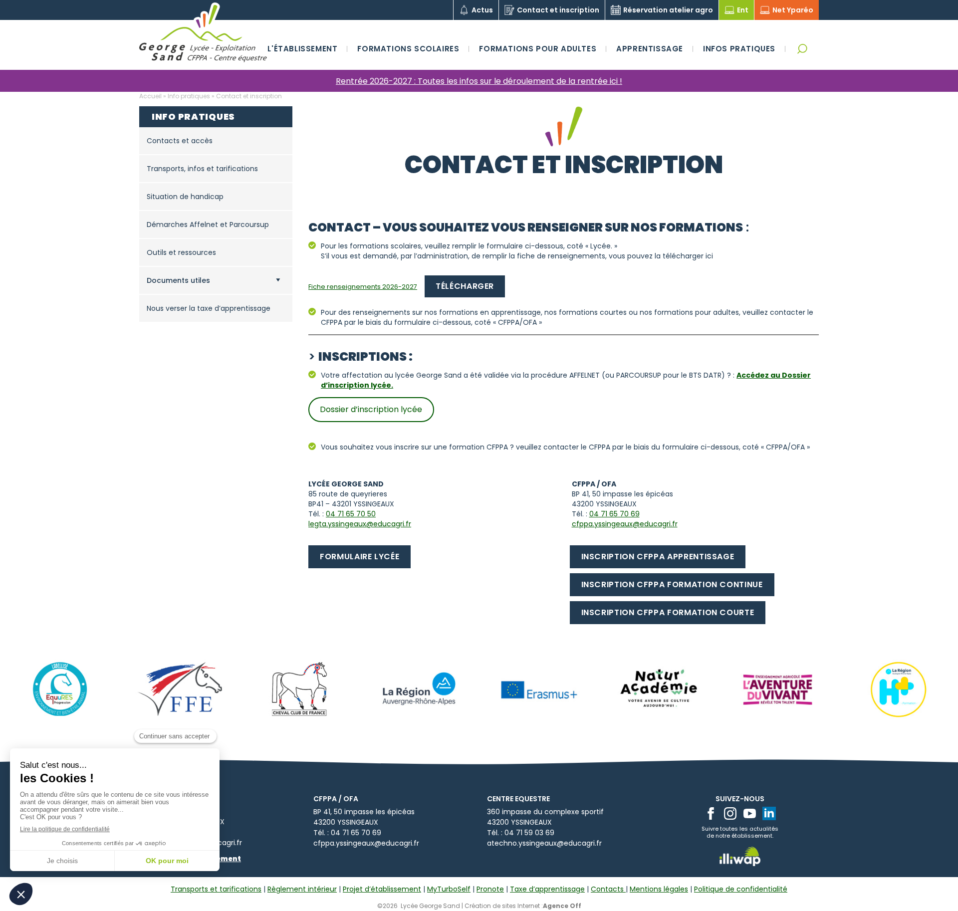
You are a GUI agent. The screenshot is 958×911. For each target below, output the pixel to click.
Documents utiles (178, 280)
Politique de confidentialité (740, 889)
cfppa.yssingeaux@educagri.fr (625, 524)
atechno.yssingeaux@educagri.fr (544, 843)
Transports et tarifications (216, 889)
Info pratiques (189, 96)
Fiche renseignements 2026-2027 (362, 286)
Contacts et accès (180, 141)
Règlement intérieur (302, 889)
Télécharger (465, 286)
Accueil (150, 96)
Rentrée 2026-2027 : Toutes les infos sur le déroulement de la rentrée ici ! (479, 81)
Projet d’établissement (382, 889)
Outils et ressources (181, 252)
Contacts (608, 889)
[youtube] (749, 813)
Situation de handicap (185, 197)
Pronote (490, 889)
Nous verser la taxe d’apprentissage (208, 308)
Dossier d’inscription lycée (371, 409)
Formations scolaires (408, 48)
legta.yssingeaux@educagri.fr (359, 524)
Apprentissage (649, 48)
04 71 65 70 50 (351, 514)
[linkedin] (769, 813)
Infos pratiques (739, 48)
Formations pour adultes (537, 48)
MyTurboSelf (449, 889)
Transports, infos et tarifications (202, 169)
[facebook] (711, 813)
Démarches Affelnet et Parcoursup (208, 224)
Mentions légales (659, 889)
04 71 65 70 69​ (614, 514)
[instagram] (730, 813)
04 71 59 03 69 (529, 833)
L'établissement (302, 48)
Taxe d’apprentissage (547, 889)
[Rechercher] (802, 48)
